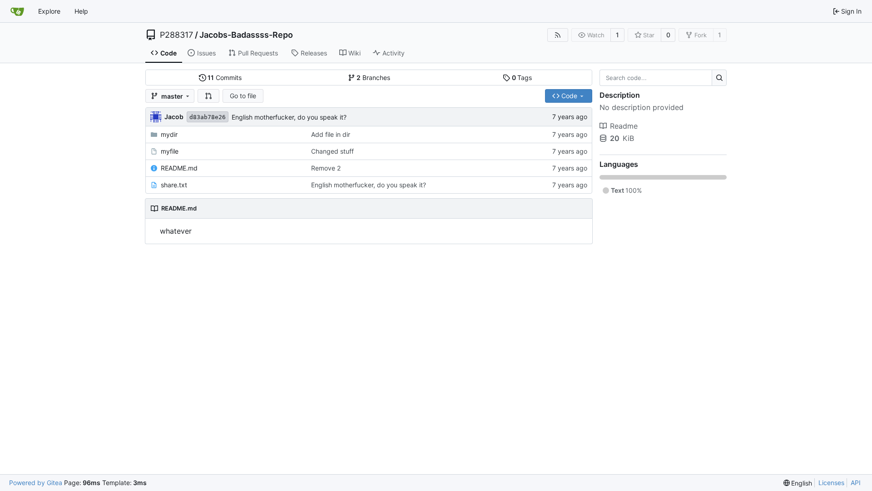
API (856, 482)
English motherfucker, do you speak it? (289, 117)
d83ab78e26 (207, 117)
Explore (49, 11)
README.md (179, 168)
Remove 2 (326, 168)
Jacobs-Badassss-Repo (246, 35)
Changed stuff (332, 151)
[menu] (798, 483)
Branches (373, 77)
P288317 (176, 35)
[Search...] (719, 78)
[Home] (17, 11)
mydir (169, 134)
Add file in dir (330, 134)
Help (81, 11)
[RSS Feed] (557, 35)
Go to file (243, 96)
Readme (624, 125)
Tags (522, 77)
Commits (225, 77)
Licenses (831, 482)
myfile (169, 151)
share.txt (174, 185)
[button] (208, 96)
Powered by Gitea (35, 482)
